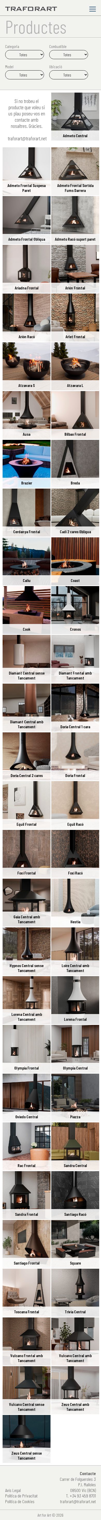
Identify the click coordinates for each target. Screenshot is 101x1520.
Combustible (58, 46)
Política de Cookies (19, 1501)
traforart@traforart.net (27, 138)
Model (9, 66)
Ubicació (55, 66)
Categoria (12, 46)
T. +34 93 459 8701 (81, 1495)
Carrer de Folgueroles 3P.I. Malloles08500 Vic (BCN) (78, 1484)
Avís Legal (13, 1490)
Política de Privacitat (21, 1495)
